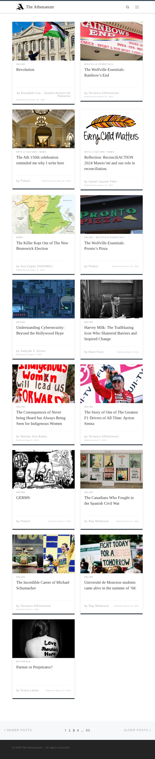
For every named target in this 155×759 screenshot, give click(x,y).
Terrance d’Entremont (104, 93)
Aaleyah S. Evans (33, 350)
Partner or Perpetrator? (34, 667)
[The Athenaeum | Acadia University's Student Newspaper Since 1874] (20, 6)
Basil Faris (96, 351)
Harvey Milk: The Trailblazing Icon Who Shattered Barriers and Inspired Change (110, 333)
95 (88, 730)
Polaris (25, 180)
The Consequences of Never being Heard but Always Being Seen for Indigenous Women (41, 418)
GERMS (23, 497)
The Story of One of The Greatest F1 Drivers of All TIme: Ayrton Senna (111, 418)
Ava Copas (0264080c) (37, 266)
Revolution (25, 69)
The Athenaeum (32, 747)
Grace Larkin (30, 690)
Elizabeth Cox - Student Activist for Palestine (46, 94)
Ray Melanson (99, 521)
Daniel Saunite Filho (103, 181)
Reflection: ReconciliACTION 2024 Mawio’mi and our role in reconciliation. (109, 163)
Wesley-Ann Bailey (34, 436)
